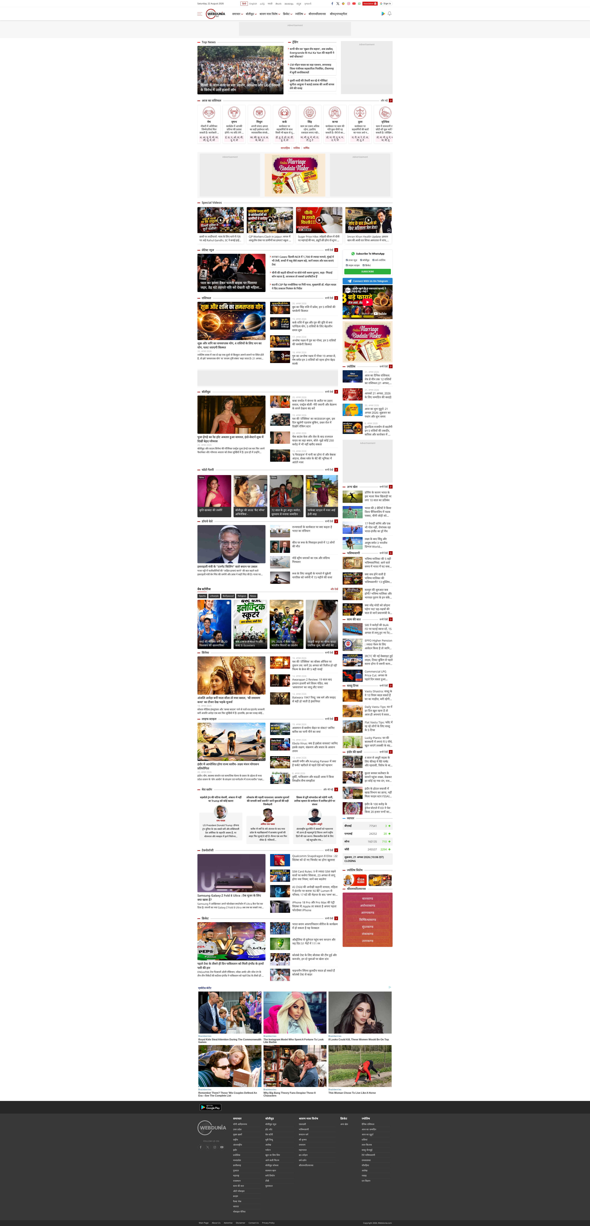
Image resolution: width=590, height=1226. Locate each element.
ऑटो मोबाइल (238, 1191)
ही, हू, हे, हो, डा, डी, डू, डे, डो (284, 139)
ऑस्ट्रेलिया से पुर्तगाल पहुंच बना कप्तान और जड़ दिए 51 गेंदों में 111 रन (313, 941)
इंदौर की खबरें (354, 752)
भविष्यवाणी (353, 553)
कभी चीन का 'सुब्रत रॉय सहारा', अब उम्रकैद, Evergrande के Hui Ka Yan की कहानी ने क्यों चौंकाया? (312, 52)
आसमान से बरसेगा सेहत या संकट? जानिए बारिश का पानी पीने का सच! (313, 729)
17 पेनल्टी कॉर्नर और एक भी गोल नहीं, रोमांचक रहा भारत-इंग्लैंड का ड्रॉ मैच (378, 527)
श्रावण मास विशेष (268, 14)
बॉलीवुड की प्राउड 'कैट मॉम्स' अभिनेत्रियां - (250, 512)
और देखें (334, 589)
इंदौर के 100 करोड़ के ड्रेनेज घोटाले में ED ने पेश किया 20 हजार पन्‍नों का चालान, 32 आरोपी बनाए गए (377, 808)
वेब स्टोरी (269, 1134)
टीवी (267, 1180)
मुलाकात (269, 1185)
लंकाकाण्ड (367, 934)
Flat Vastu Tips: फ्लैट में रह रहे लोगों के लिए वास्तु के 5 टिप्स (379, 726)
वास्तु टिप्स (352, 686)
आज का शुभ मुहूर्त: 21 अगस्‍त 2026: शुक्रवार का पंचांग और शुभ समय (378, 412)
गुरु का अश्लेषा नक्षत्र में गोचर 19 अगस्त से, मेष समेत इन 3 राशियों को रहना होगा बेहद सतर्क (314, 359)
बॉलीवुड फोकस (271, 1165)
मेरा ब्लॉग (207, 789)
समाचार (236, 14)
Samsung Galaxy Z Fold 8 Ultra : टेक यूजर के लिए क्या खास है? (229, 897)
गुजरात (236, 1170)
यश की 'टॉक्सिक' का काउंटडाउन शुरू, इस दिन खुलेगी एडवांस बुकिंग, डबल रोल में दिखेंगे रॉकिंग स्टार (313, 422)
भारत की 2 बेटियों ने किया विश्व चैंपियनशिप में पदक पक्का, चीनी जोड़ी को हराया (378, 512)
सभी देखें (329, 250)
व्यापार (350, 818)
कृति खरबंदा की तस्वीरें (210, 510)
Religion (242, 596)
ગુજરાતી (307, 3)
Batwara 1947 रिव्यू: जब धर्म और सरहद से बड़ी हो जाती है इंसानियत (314, 699)
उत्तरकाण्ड (367, 941)
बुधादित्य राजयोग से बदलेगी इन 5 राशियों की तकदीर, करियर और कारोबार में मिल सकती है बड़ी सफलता (378, 430)
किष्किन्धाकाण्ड (367, 920)
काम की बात (354, 619)
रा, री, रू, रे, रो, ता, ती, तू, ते (360, 139)
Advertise (228, 1222)
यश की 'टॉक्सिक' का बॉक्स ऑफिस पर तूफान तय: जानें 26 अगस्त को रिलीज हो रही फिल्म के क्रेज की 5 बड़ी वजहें (314, 665)
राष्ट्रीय (235, 1139)
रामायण (302, 1144)
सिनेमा (201, 477)
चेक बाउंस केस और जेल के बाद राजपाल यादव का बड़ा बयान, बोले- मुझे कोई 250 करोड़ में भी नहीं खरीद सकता (313, 440)
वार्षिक (306, 148)
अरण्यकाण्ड (367, 913)
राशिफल (206, 298)
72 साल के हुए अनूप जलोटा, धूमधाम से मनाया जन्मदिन (286, 512)
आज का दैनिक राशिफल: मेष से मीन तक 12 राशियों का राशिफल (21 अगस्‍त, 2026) (378, 379)
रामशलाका (366, 1160)
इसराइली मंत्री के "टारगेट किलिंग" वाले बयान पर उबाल (227, 567)
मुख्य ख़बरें (237, 1134)
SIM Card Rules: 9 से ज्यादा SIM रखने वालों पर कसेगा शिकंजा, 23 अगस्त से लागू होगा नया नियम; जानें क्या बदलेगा (314, 875)
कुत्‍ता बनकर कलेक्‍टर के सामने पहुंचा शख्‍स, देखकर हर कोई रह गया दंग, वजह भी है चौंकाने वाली (378, 777)
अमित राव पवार (268, 824)
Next (281, 70)
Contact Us (254, 1222)
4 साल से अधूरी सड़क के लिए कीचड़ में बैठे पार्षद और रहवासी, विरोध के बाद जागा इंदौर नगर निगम (378, 761)
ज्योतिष (299, 14)
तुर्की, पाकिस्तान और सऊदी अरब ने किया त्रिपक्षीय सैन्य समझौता (313, 778)
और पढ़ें (384, 100)
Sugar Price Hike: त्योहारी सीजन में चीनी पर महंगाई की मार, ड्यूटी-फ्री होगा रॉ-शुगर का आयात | (319, 238)
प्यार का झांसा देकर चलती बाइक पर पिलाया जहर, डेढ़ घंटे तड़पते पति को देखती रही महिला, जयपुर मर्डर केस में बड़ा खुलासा (230, 285)
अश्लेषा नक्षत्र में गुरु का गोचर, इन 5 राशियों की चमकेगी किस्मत (314, 342)
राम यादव (220, 820)
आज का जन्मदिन (369, 1129)
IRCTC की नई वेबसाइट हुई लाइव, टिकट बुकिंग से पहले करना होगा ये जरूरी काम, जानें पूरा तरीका (379, 660)
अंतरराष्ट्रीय (237, 1144)
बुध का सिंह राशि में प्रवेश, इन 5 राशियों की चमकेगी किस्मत (313, 309)
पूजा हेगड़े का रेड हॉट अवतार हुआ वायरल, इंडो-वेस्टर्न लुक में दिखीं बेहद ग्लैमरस (230, 439)
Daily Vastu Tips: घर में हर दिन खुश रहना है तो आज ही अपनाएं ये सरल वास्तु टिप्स (378, 710)
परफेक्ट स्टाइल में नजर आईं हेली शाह (321, 512)
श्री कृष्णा (303, 1139)
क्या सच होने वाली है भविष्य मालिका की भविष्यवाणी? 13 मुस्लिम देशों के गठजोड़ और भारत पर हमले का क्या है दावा (378, 578)
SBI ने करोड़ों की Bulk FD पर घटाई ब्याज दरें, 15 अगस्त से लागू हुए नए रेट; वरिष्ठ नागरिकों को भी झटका (378, 629)
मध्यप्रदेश (237, 1160)
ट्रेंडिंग (295, 42)
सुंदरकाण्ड (367, 927)
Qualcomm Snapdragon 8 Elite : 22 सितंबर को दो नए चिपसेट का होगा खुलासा (314, 858)
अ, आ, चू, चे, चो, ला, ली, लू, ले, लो (209, 139)
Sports (202, 596)
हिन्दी (244, 3)
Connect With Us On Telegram (370, 280)
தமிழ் (262, 3)
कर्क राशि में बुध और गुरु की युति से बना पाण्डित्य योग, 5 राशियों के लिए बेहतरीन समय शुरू (312, 326)
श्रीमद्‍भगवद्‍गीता (338, 14)
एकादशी (302, 1124)
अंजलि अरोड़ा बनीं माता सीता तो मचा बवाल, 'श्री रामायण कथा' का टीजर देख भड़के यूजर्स (228, 700)
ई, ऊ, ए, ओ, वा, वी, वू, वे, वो (234, 139)
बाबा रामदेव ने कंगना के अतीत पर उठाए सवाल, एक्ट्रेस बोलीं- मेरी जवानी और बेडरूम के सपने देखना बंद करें (314, 404)
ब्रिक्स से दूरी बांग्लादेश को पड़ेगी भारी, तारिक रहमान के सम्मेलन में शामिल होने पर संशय (314, 801)
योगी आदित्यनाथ (240, 1124)
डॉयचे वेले (207, 521)
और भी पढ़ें (328, 789)
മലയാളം (289, 3)
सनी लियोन (270, 1175)
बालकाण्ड (367, 898)
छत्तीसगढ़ (237, 1165)
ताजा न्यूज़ (352, 260)
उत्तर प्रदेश (237, 1129)
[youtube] (354, 3)
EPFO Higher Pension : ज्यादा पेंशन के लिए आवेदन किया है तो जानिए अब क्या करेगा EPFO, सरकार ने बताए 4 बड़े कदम (378, 644)
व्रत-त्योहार (303, 1154)
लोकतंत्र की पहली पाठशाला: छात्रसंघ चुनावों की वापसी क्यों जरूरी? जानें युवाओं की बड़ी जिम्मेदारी (267, 801)
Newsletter (369, 3)
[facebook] (332, 3)
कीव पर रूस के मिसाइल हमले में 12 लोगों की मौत (313, 544)
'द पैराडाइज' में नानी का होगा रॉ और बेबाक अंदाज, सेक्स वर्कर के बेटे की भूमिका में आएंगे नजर (314, 458)
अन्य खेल (352, 487)
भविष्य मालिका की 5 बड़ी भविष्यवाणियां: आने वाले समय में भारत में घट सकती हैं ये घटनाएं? (378, 562)
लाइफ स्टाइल (209, 719)
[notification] (389, 13)
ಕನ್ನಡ (299, 3)
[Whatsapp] (359, 3)
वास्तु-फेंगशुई (367, 1149)
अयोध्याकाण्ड (367, 905)
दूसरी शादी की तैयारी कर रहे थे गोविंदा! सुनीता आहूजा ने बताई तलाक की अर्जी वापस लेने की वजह (312, 84)
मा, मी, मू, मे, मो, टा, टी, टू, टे (310, 139)
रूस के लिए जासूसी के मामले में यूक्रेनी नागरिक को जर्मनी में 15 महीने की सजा (312, 575)
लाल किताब (367, 1144)
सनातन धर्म (303, 1134)
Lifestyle (214, 596)
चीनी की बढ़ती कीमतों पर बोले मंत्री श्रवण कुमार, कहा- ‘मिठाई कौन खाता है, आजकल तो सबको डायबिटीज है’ (302, 274)
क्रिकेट (286, 14)
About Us (216, 1222)
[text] (220, 220)
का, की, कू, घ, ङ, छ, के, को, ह (259, 139)
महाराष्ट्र (236, 1175)
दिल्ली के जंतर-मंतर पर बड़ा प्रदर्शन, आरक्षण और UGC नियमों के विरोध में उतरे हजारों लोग (240, 87)
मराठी (270, 3)
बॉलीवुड (250, 14)
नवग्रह (364, 1175)
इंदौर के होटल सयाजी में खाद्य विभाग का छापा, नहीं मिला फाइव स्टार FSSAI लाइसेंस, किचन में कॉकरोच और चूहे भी (378, 792)
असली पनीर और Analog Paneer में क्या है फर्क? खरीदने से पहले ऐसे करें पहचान (314, 763)
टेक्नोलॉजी (207, 850)
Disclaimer (240, 1222)
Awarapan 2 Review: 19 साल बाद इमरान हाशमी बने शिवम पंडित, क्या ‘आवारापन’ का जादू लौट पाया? (312, 683)
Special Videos (212, 203)
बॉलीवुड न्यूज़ (270, 1124)
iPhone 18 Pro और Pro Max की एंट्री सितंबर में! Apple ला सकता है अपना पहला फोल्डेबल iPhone (314, 906)
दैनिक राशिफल (368, 1124)
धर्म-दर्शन (302, 1160)
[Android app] (210, 1107)
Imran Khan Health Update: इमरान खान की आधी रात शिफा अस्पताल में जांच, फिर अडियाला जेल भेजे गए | (367, 238)
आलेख (268, 1144)
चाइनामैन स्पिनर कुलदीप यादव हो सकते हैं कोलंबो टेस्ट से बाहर (313, 972)
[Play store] (383, 13)
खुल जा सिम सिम (272, 1154)
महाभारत (303, 1149)
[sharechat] (343, 3)
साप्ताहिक (285, 148)
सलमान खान (270, 1170)
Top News (209, 42)
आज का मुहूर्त (367, 1134)
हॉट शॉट (268, 1129)
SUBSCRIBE (367, 271)
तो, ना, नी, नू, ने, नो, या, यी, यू (385, 139)
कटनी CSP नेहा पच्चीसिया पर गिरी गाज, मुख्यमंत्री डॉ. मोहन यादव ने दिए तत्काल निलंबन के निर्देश (304, 286)
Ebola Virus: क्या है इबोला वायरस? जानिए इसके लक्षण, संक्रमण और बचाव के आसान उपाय (315, 747)
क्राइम (235, 1196)
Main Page (203, 1222)
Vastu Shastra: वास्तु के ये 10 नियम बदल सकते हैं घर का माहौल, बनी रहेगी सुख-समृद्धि (378, 695)
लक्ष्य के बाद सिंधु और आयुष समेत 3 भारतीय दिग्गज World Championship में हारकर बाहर (376, 543)
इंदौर (235, 1149)
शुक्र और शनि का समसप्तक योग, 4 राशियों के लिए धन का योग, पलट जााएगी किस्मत (229, 345)
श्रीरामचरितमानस (317, 14)
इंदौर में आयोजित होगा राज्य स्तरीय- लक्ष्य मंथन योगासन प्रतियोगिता (228, 766)
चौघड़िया (365, 1165)
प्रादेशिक (236, 1154)
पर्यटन (268, 1149)
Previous (199, 70)
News (253, 596)
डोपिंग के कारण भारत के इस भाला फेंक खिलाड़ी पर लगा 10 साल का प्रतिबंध (378, 496)
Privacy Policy (268, 1222)
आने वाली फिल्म (272, 1160)
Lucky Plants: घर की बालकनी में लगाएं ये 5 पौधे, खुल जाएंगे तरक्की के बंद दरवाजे (378, 741)
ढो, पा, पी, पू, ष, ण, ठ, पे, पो (335, 139)
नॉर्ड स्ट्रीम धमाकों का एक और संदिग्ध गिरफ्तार (311, 560)
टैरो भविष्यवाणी (368, 1154)
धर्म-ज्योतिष (380, 260)
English (253, 3)
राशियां (364, 1139)
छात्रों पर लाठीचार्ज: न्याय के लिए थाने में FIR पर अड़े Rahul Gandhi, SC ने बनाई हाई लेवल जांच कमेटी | (220, 238)
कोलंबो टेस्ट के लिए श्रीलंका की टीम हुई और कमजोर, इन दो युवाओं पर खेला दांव (314, 957)
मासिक (296, 148)
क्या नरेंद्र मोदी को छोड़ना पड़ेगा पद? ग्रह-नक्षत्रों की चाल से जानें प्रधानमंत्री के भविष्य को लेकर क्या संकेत (378, 609)
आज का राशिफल (211, 100)
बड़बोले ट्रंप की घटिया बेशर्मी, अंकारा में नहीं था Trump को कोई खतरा (221, 799)
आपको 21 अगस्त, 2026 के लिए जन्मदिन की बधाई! (378, 395)
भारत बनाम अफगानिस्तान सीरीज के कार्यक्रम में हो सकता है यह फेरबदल (315, 926)
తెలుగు (278, 3)
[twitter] (338, 3)
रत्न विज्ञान (366, 1180)
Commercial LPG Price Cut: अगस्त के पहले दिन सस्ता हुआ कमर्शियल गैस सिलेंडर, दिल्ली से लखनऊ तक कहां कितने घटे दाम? (378, 675)
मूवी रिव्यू (269, 1139)
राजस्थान (237, 1180)
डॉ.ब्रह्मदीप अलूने (314, 824)
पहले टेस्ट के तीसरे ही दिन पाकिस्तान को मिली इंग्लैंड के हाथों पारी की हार (230, 966)
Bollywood (228, 596)
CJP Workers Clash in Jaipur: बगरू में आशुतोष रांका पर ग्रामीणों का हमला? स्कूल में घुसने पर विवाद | (269, 238)
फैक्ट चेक (237, 1201)
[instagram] (348, 3)
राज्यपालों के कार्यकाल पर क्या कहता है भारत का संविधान (312, 529)
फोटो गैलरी (208, 470)
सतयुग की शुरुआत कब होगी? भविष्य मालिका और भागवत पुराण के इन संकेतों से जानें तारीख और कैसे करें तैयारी (378, 593)
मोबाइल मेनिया (239, 1211)
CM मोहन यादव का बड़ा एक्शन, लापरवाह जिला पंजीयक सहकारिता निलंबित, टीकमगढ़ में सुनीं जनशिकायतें (312, 68)
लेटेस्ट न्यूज (208, 250)
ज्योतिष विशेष (355, 870)
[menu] (200, 14)
